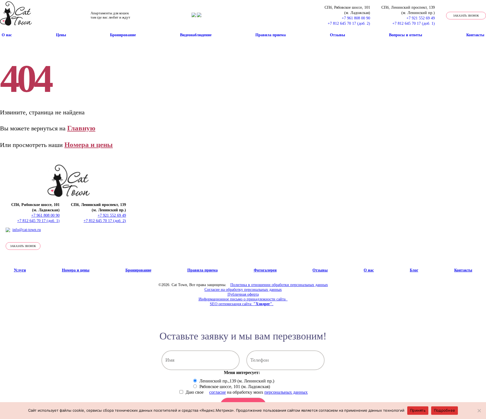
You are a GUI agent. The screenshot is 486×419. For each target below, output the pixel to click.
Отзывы (337, 35)
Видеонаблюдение (196, 35)
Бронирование (123, 35)
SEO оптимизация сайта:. (241, 304)
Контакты (475, 35)
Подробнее (444, 410)
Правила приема (270, 35)
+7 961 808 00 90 (356, 18)
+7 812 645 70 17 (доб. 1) (413, 23)
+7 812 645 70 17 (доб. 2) (349, 23)
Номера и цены (88, 144)
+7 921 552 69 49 (420, 18)
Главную (81, 128)
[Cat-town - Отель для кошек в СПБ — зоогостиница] (16, 15)
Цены (61, 35)
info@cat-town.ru (26, 229)
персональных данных (286, 392)
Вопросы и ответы (405, 35)
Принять (418, 410)
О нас (7, 35)
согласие (217, 392)
